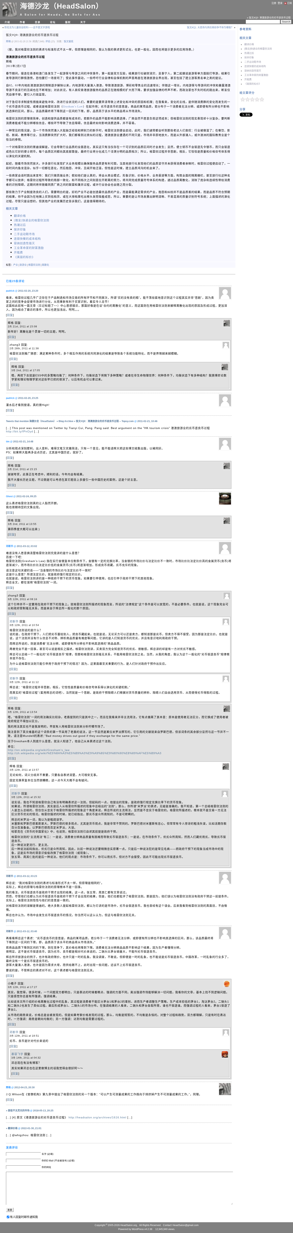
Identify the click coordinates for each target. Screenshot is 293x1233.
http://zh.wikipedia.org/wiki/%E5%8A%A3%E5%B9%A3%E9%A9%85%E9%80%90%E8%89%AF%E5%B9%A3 (84, 753)
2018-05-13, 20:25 (43, 1110)
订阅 (289, 3)
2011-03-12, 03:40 (27, 931)
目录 (37, 22)
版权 (68, 22)
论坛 (53, 22)
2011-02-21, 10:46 (147, 421)
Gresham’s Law (73, 106)
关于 (83, 22)
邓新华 (14, 621)
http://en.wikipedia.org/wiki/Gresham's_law (39, 750)
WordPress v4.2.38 (142, 1229)
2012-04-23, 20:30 (24, 1087)
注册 (273, 3)
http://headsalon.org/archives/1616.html (97, 1117)
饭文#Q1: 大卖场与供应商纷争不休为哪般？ (210, 27)
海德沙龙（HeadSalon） (61, 6)
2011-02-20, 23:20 (28, 290)
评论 (47, 41)
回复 (10, 315)
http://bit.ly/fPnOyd (19, 431)
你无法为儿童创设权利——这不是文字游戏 (27, 27)
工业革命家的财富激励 (256, 75)
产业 (15, 265)
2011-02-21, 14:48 (23, 441)
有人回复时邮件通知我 (24, 1216)
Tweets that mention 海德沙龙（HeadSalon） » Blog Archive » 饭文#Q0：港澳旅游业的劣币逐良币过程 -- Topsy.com (70, 421)
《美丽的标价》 (252, 84)
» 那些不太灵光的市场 (17, 1110)
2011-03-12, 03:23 (27, 876)
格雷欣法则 (34, 265)
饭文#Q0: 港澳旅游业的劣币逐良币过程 (32, 35)
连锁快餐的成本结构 (255, 66)
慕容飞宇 (17, 1054)
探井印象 (249, 57)
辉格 (8, 41)
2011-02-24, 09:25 (26, 496)
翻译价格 (249, 44)
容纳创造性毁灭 (252, 70)
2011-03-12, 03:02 (27, 546)
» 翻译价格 (12, 1128)
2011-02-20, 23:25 (28, 398)
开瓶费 (248, 79)
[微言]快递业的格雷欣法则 (258, 48)
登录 (280, 3)
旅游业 (23, 265)
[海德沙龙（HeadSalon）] (10, 15)
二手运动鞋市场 (252, 62)
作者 (22, 22)
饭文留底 (68, 41)
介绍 (7, 22)
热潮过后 (249, 53)
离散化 (45, 265)
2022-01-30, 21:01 (31, 1128)
